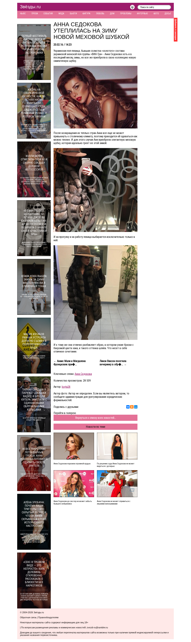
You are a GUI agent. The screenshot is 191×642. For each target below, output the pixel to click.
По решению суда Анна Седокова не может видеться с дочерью (115, 464)
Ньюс (23, 13)
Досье (168, 13)
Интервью (142, 13)
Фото (156, 13)
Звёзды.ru (30, 6)
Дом (112, 13)
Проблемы (125, 13)
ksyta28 (66, 386)
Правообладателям (48, 617)
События (48, 13)
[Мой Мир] (135, 407)
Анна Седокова (83, 374)
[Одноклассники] (132, 407)
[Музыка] (133, 7)
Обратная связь (28, 617)
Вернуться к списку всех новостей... (95, 417)
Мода (61, 13)
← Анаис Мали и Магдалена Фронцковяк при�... (70, 362)
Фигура (86, 13)
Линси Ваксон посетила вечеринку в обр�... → (113, 362)
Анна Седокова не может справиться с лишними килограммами (113, 502)
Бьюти (73, 13)
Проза (34, 13)
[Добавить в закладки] (175, 30)
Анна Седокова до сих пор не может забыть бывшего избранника (73, 502)
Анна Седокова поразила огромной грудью (72, 463)
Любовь (100, 13)
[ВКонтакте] (128, 407)
